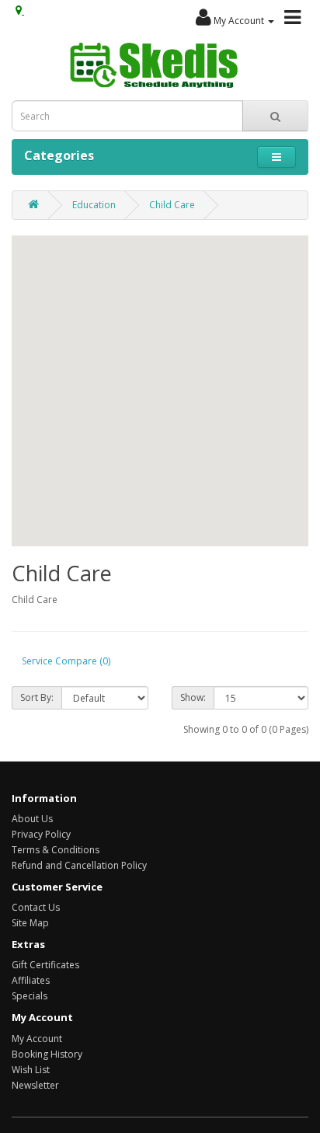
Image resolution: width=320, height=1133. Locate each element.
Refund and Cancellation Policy (79, 865)
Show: (193, 697)
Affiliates (31, 980)
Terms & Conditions (55, 849)
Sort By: (37, 697)
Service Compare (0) (66, 661)
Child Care (172, 204)
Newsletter (35, 1085)
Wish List (31, 1069)
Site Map (30, 922)
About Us (32, 818)
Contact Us (36, 907)
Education (94, 204)
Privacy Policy (41, 834)
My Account (37, 1038)
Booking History (47, 1054)
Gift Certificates (45, 964)
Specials (29, 995)
